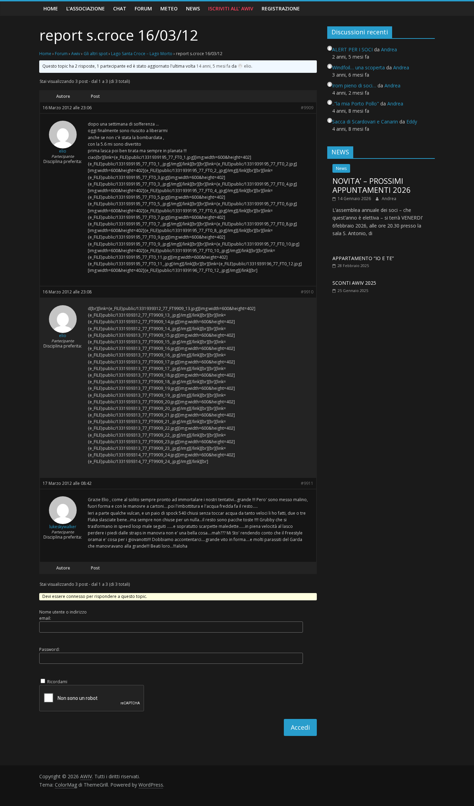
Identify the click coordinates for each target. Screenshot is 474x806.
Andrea (389, 199)
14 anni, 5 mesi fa (213, 66)
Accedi (300, 727)
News (193, 8)
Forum (143, 8)
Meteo (169, 8)
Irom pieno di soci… (354, 85)
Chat (119, 8)
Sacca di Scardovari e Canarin (365, 121)
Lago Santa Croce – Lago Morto (141, 54)
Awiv (75, 54)
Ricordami (57, 682)
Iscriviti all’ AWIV (230, 8)
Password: (49, 649)
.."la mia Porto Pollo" (355, 103)
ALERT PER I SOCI (352, 49)
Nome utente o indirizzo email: (63, 615)
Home (50, 8)
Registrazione (281, 8)
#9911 (307, 483)
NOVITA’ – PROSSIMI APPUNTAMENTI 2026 (371, 185)
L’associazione (85, 8)
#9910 (307, 292)
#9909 (307, 108)
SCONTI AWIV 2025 (354, 283)
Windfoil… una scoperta (358, 67)
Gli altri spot (96, 54)
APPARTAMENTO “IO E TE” (363, 258)
